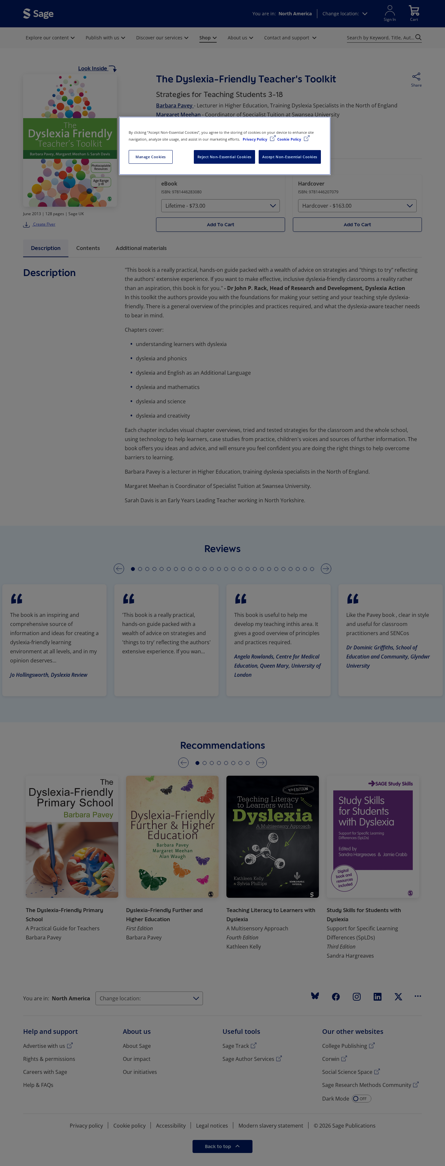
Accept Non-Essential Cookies (289, 156)
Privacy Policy (255, 139)
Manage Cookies (151, 156)
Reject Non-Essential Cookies (224, 156)
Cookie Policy (289, 139)
